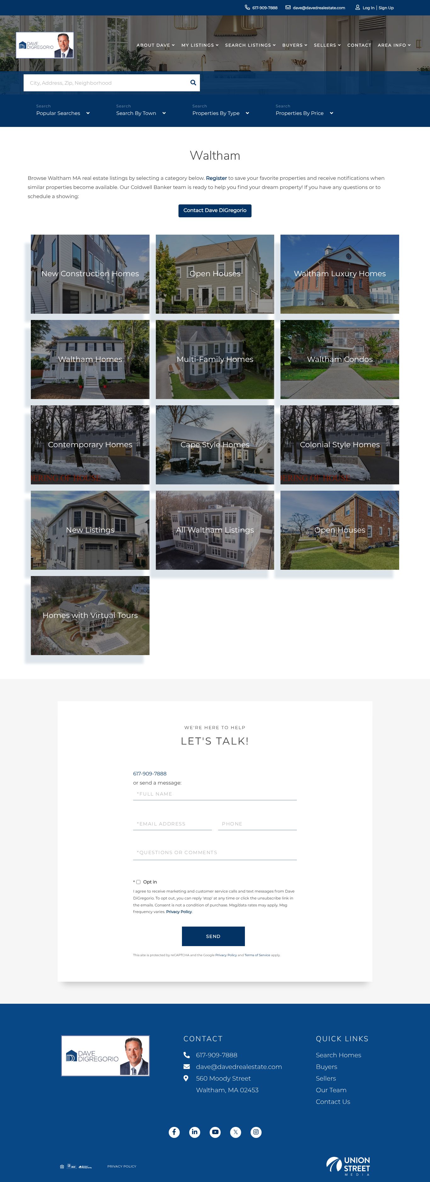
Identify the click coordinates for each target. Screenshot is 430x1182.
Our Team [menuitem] (331, 1090)
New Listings (90, 530)
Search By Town (136, 114)
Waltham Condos (340, 359)
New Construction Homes (90, 273)
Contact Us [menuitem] (333, 1102)
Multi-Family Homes (215, 359)
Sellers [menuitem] (325, 45)
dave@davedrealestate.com (319, 8)
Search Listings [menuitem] (248, 45)
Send (213, 936)
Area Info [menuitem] (392, 45)
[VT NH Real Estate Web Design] (348, 1166)
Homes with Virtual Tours (90, 615)
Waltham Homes (90, 359)
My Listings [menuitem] (197, 45)
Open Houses (215, 273)
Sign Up (386, 8)
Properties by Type (216, 114)
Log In (369, 8)
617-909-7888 (265, 8)
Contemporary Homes (90, 444)
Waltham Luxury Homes (340, 273)
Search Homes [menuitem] (338, 1055)
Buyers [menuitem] (292, 45)
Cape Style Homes (214, 444)
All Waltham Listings (215, 530)
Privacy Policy (179, 912)
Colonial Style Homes (340, 444)
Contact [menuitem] (360, 45)
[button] (193, 82)
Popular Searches (58, 114)
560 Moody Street (227, 1084)
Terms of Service (257, 955)
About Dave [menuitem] (154, 45)
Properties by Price (300, 114)
